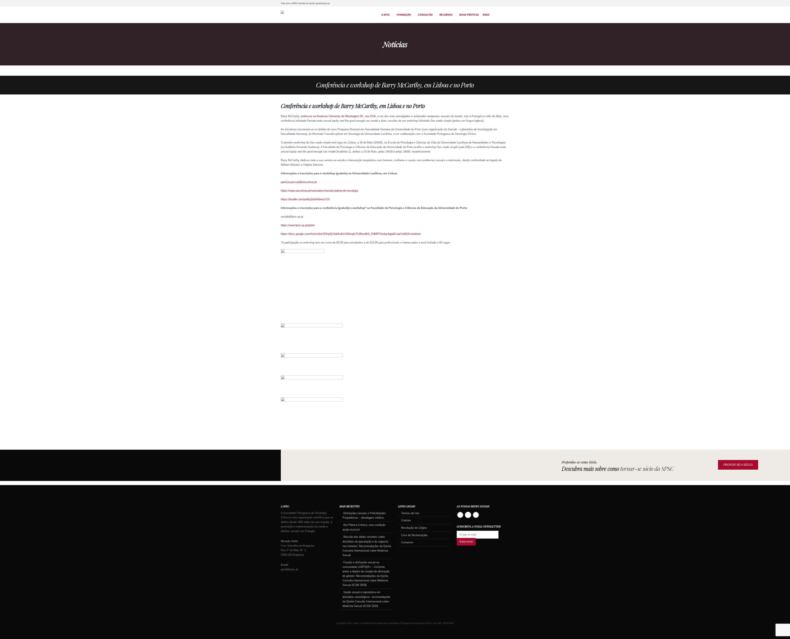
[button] (507, 3)
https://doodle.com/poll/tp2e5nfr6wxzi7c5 (305, 199)
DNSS (486, 14)
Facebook (460, 515)
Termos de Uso (410, 513)
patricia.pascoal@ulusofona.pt (299, 182)
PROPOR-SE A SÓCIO (738, 464)
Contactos (407, 542)
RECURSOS (446, 14)
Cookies (406, 520)
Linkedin (476, 515)
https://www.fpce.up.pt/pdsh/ (298, 225)
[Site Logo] (322, 14)
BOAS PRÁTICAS (469, 14)
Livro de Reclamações (414, 535)
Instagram (468, 515)
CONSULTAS (425, 14)
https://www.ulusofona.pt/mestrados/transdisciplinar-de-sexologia (319, 190)
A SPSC (385, 14)
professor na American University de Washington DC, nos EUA (338, 116)
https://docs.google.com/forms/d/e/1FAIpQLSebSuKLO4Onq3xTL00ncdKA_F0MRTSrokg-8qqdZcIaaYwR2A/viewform (351, 234)
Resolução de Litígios (414, 527)
